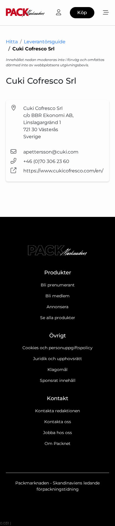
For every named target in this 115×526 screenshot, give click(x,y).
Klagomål (57, 369)
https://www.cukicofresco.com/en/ (63, 171)
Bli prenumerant (58, 285)
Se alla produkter (57, 317)
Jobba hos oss (57, 432)
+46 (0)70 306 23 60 (46, 161)
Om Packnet (57, 443)
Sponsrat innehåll (57, 380)
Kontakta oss (57, 421)
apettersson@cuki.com (50, 152)
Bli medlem (57, 296)
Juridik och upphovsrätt (57, 358)
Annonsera (57, 306)
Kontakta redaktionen (57, 410)
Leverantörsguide (44, 41)
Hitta (12, 41)
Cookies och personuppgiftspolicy (57, 347)
